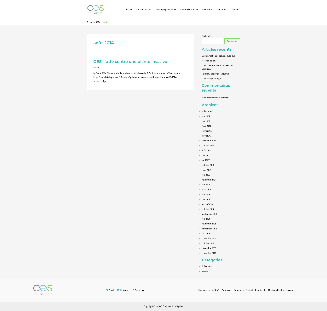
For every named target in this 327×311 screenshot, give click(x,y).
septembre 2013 (209, 214)
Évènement (207, 266)
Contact (234, 9)
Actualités (221, 9)
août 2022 (206, 150)
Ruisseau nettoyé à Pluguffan (215, 73)
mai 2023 (206, 121)
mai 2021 (206, 155)
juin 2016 (206, 174)
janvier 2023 (207, 135)
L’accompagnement (164, 9)
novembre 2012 (209, 223)
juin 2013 (206, 218)
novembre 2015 (209, 179)
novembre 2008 (209, 253)
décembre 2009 (209, 248)
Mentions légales (276, 290)
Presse (96, 67)
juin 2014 (206, 194)
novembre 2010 (209, 238)
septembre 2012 (209, 228)
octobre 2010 (208, 243)
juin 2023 (206, 116)
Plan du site (260, 290)
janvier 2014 (207, 204)
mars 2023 (206, 126)
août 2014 (206, 189)
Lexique (289, 290)
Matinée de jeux (209, 60)
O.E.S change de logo (211, 78)
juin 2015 (206, 184)
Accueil (125, 9)
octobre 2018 (208, 165)
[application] (130, 9)
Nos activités (142, 9)
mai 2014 (206, 199)
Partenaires (207, 9)
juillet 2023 (207, 111)
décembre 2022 (209, 140)
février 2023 (207, 130)
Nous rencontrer (187, 9)
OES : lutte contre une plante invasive (130, 61)
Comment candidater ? (208, 290)
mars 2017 (206, 170)
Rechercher (207, 36)
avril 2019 (206, 160)
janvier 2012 (207, 233)
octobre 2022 (208, 145)
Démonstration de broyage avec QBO (219, 55)
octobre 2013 (208, 209)
